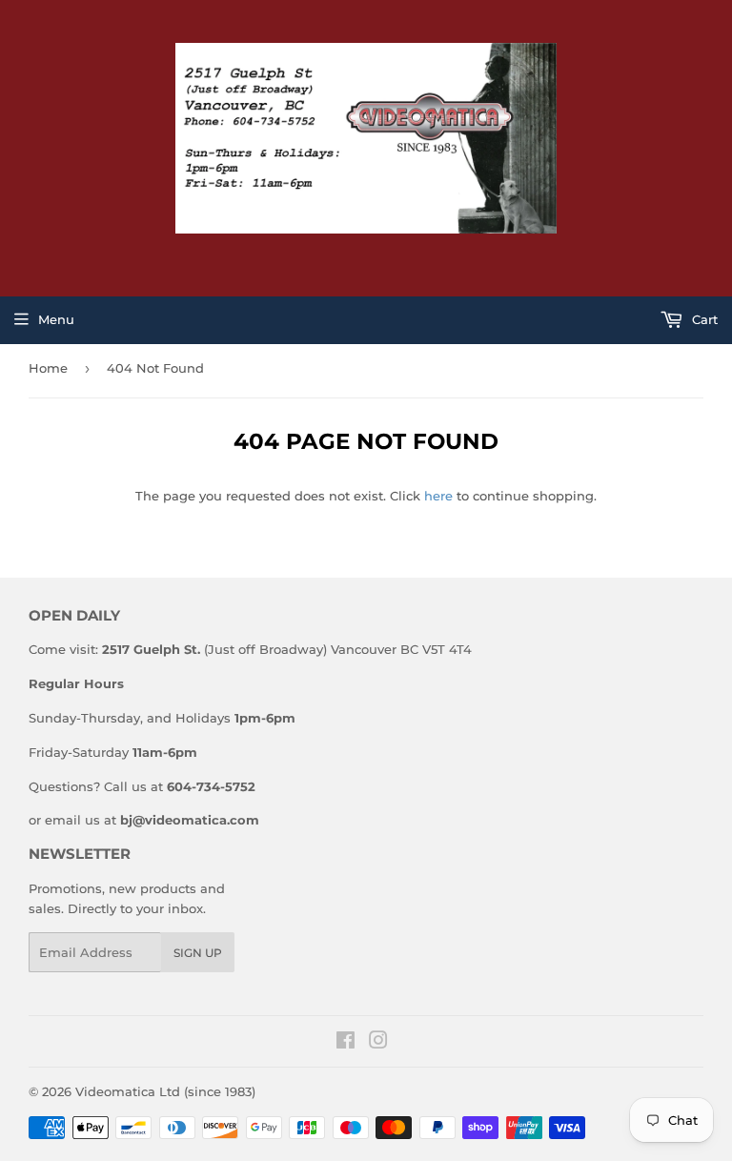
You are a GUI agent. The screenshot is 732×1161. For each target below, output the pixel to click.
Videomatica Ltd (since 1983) (165, 1091)
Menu (56, 319)
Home (48, 368)
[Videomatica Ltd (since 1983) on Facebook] (346, 1042)
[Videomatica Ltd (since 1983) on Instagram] (378, 1042)
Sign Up (197, 953)
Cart (703, 319)
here (438, 495)
